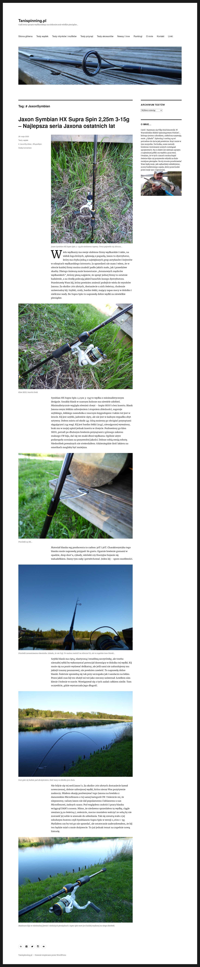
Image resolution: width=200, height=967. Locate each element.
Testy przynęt (86, 36)
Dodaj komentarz (25, 147)
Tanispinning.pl (32, 20)
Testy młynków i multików (64, 36)
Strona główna (25, 36)
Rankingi (138, 36)
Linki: (170, 36)
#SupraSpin (37, 144)
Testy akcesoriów (105, 36)
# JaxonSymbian (25, 144)
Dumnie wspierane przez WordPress (50, 955)
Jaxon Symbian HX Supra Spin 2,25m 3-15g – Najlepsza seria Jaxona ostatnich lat (73, 122)
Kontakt (160, 36)
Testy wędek (42, 36)
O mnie (149, 36)
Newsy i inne (123, 36)
